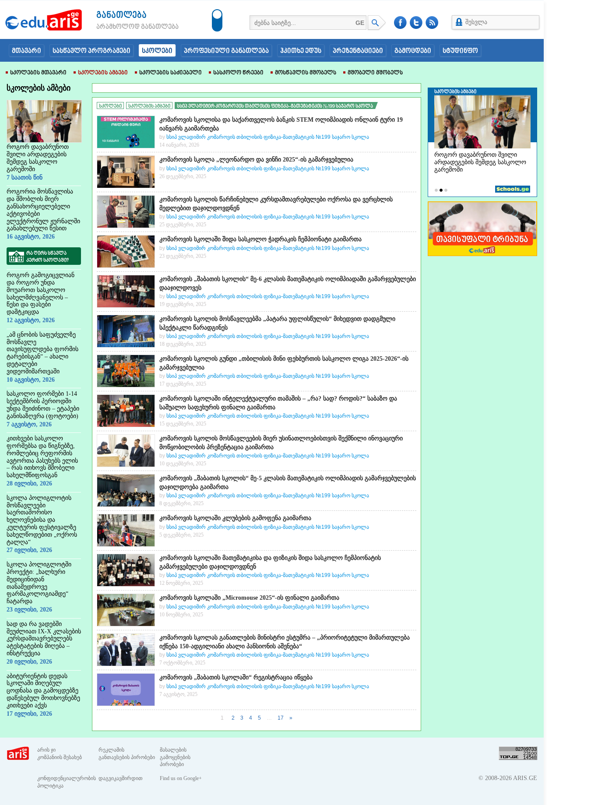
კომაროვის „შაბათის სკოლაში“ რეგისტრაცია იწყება (236, 677)
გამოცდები (412, 51)
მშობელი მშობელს (375, 73)
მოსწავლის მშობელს (305, 73)
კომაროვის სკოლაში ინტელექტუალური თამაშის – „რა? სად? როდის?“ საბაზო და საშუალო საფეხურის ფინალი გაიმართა (278, 403)
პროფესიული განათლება (226, 51)
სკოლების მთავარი (38, 73)
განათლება (121, 15)
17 (281, 718)
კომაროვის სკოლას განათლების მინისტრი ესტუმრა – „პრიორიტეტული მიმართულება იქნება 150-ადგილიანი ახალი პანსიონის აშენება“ (284, 642)
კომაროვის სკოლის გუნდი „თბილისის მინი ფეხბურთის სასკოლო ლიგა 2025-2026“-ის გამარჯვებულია (283, 363)
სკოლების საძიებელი (170, 73)
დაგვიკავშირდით (120, 778)
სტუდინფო (460, 51)
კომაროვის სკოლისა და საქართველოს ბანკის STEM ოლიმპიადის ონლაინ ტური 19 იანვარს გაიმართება (281, 124)
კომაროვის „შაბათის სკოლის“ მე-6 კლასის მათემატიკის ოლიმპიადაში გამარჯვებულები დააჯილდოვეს (287, 283)
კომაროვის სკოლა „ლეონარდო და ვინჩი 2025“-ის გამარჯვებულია (256, 159)
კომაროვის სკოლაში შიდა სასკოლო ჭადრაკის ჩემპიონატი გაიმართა (260, 239)
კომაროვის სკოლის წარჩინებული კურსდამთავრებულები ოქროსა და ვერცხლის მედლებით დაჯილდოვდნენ (276, 203)
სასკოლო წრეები (238, 73)
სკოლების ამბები (103, 73)
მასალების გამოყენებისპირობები (175, 757)
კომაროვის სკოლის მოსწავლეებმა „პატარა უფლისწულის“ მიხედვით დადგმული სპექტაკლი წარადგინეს (277, 323)
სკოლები (157, 51)
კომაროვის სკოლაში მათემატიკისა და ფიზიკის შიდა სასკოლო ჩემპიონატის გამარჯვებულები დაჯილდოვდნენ (270, 562)
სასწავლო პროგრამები (91, 51)
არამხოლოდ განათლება (124, 27)
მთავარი (26, 51)
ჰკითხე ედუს (300, 51)
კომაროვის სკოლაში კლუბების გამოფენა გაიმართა (235, 518)
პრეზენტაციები (358, 51)
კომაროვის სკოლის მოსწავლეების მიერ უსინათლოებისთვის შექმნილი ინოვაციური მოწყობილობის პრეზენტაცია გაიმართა (281, 442)
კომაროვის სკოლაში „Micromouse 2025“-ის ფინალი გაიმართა (249, 597)
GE (359, 22)
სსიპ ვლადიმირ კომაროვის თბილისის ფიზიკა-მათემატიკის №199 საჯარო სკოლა (267, 137)
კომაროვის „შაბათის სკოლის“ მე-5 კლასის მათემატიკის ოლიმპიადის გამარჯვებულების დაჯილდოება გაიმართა (287, 482)
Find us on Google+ (181, 778)
